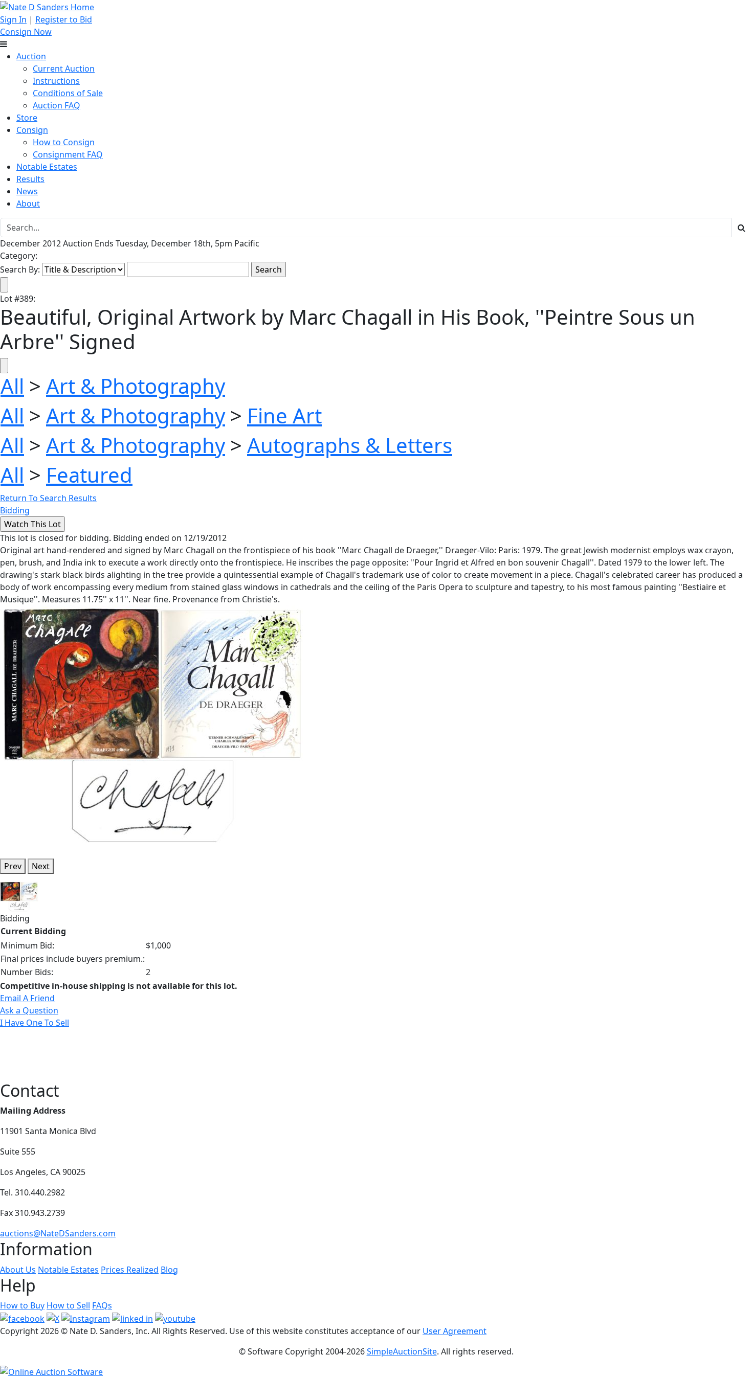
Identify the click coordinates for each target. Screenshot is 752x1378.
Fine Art (284, 415)
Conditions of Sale (68, 93)
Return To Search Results (48, 498)
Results (30, 179)
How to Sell (68, 1305)
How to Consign (64, 142)
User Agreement (454, 1331)
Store (26, 117)
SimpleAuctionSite (402, 1351)
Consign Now (26, 31)
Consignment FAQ (68, 154)
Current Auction (64, 68)
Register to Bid (63, 19)
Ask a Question (29, 1010)
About (28, 203)
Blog (169, 1269)
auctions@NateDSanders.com (58, 1233)
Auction (31, 56)
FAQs (102, 1305)
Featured (89, 475)
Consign (32, 129)
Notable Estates (46, 166)
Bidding (15, 510)
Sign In (13, 19)
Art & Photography (135, 386)
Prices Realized (130, 1269)
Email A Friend (27, 998)
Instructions (56, 80)
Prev (12, 866)
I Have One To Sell (34, 1022)
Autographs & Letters (349, 445)
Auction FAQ (56, 105)
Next (41, 866)
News (27, 191)
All (12, 386)
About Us (18, 1269)
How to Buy (22, 1305)
